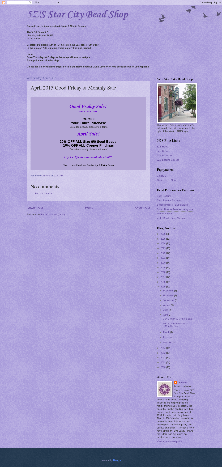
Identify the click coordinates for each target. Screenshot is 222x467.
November (168, 295)
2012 (163, 357)
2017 (163, 277)
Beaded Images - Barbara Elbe (172, 204)
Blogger (117, 460)
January (167, 342)
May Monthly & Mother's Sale (177, 318)
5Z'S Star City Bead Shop (77, 14)
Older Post (142, 207)
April (165, 314)
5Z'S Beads (163, 151)
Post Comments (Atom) (53, 214)
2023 (163, 248)
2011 (163, 362)
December (168, 290)
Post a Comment (43, 193)
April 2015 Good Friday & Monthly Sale (175, 325)
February (168, 337)
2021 (163, 258)
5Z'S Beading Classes (168, 160)
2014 (163, 348)
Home (89, 207)
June (166, 310)
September (169, 300)
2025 (163, 238)
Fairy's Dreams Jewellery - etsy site (175, 209)
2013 (163, 353)
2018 (163, 272)
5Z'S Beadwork (164, 155)
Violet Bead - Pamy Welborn (171, 218)
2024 (163, 243)
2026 (163, 234)
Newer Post (35, 207)
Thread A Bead (164, 213)
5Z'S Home (162, 146)
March (166, 332)
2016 (163, 282)
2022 (163, 253)
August (167, 305)
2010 (163, 367)
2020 (163, 262)
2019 (163, 267)
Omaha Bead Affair (166, 180)
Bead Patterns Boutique (169, 200)
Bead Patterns (164, 196)
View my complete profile (169, 441)
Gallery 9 (161, 176)
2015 (163, 286)
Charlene (182, 382)
